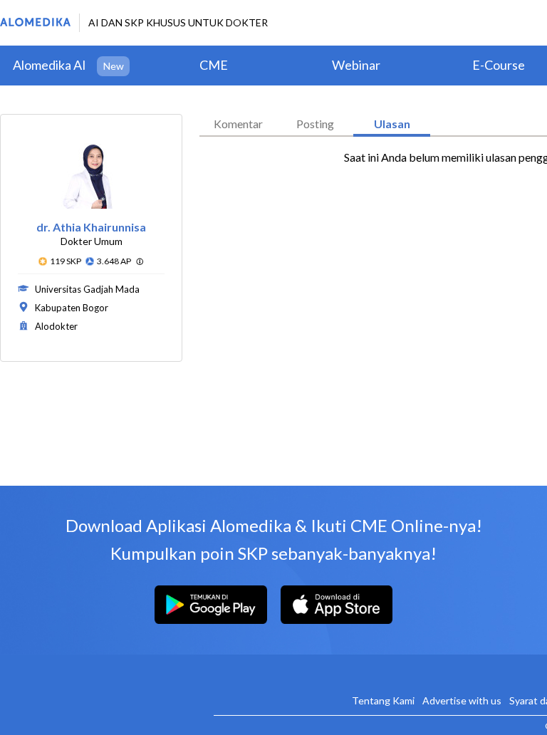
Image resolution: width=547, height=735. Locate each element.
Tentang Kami (383, 700)
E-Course (498, 65)
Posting (315, 123)
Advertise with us (461, 700)
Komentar (238, 123)
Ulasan (392, 123)
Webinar (356, 65)
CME (213, 65)
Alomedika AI (49, 65)
